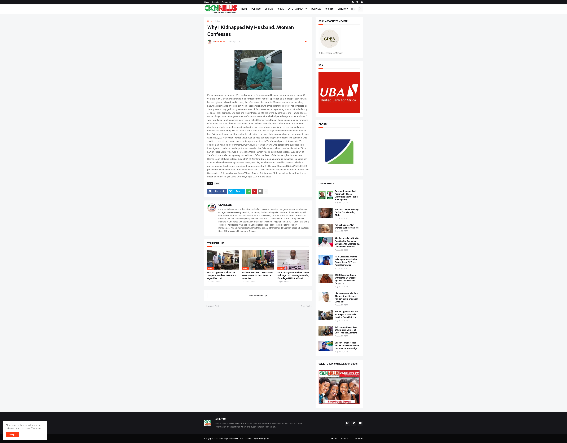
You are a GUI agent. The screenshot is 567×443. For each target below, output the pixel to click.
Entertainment (296, 9)
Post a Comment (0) (258, 295)
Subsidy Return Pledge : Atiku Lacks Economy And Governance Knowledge (347, 346)
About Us (215, 2)
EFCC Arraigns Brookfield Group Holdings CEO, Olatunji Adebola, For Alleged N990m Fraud (293, 275)
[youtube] (362, 2)
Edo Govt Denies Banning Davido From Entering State (347, 212)
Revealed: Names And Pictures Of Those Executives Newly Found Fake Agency (346, 195)
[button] (353, 9)
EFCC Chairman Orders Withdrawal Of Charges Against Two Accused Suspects (345, 279)
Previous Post (212, 306)
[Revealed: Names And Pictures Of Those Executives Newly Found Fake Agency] (325, 194)
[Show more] (265, 191)
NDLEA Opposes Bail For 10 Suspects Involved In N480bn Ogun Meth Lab (221, 275)
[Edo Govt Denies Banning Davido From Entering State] (325, 213)
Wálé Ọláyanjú (262, 438)
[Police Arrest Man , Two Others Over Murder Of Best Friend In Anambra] (325, 331)
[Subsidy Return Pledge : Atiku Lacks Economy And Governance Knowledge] (325, 346)
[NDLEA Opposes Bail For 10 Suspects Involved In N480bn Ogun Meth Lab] (325, 315)
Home (206, 2)
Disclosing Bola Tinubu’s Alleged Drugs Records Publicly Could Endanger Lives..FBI (346, 297)
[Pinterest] (254, 191)
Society (269, 9)
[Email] (260, 191)
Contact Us (226, 2)
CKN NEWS (225, 204)
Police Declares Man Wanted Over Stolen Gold (347, 226)
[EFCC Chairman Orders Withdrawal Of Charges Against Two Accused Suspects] (325, 278)
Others (342, 9)
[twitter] (357, 2)
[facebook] (353, 2)
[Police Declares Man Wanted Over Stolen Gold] (325, 228)
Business (316, 9)
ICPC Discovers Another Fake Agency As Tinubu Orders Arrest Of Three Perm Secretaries (346, 261)
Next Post (305, 306)
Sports (329, 9)
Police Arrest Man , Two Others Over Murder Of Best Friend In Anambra (257, 275)
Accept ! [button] (12, 434)
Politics (256, 9)
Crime (280, 9)
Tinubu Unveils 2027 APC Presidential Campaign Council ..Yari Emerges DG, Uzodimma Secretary (347, 242)
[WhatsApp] (248, 191)
